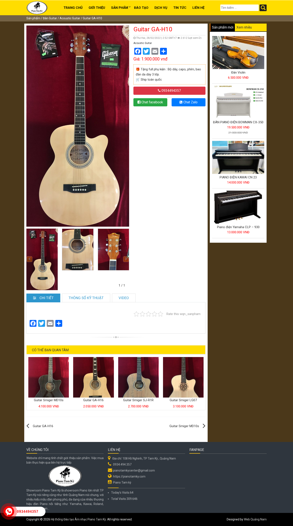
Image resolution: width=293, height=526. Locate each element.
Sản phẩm (119, 8)
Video (124, 298)
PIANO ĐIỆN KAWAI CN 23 (238, 177)
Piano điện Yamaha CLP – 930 (238, 227)
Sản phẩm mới (222, 27)
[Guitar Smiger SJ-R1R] (138, 377)
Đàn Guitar (50, 18)
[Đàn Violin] (238, 53)
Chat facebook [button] (151, 102)
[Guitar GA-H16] (93, 377)
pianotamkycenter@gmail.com (134, 470)
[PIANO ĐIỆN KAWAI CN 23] (238, 158)
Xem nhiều (244, 27)
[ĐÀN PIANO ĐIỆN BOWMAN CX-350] (238, 102)
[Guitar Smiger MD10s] (48, 377)
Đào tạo (141, 8)
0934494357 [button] (171, 91)
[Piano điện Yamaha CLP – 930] (238, 207)
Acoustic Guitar (70, 18)
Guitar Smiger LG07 (183, 400)
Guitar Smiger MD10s (48, 400)
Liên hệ (198, 8)
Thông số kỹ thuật (86, 298)
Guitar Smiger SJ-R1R (138, 400)
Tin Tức (179, 8)
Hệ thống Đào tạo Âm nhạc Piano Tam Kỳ (78, 519)
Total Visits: (119, 498)
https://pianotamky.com (129, 476)
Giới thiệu (97, 8)
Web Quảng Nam (255, 519)
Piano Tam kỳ (122, 482)
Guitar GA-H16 (93, 400)
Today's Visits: (120, 492)
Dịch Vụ (160, 8)
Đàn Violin (238, 72)
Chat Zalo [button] (190, 102)
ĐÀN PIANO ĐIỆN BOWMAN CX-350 (238, 122)
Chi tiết (46, 298)
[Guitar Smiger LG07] (183, 377)
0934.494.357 (122, 464)
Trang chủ (73, 8)
